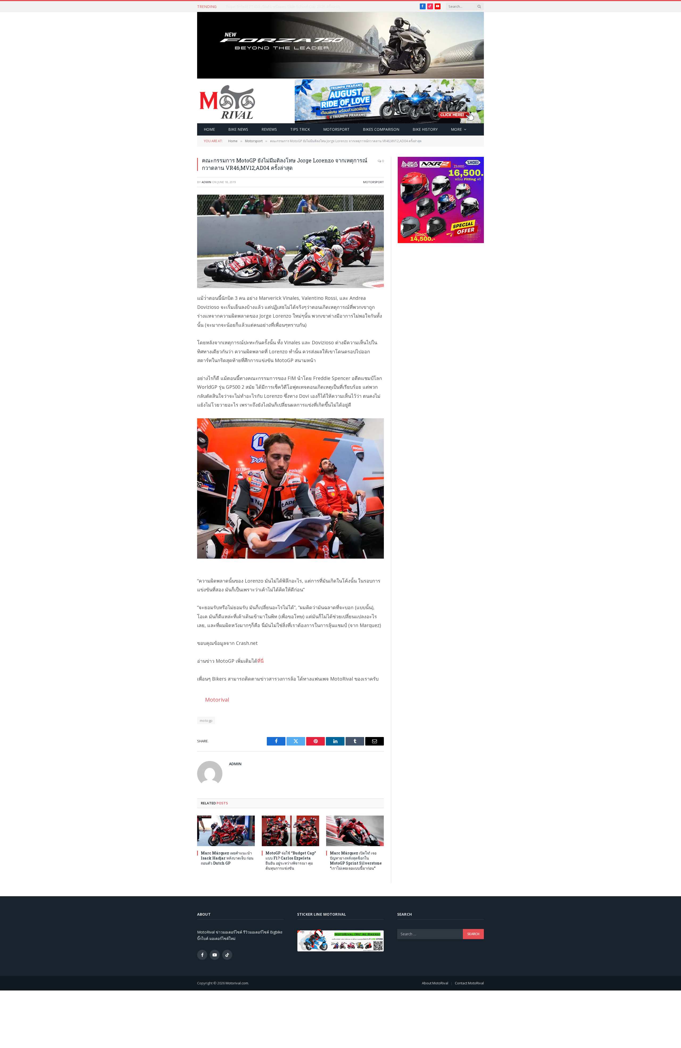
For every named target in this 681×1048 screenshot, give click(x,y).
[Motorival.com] (227, 101)
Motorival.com (237, 983)
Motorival (217, 699)
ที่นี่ (260, 661)
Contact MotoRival (469, 983)
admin (206, 182)
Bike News (238, 129)
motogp (206, 720)
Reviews (269, 129)
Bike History (425, 129)
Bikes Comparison (381, 129)
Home (209, 129)
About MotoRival (435, 983)
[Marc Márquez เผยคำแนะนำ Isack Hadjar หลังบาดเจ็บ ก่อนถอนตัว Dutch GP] (226, 831)
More (456, 129)
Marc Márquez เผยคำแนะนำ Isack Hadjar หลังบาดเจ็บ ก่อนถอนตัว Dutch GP (286, 6)
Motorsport (336, 129)
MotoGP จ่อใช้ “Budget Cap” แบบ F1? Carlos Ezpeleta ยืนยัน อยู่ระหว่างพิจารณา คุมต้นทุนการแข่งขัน (290, 860)
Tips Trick (300, 129)
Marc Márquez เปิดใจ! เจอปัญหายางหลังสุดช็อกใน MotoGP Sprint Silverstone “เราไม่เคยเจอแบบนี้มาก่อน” (356, 860)
